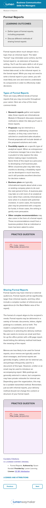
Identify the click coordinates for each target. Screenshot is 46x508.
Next (37, 486)
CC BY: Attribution (22, 471)
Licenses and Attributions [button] (15, 477)
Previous (10, 486)
